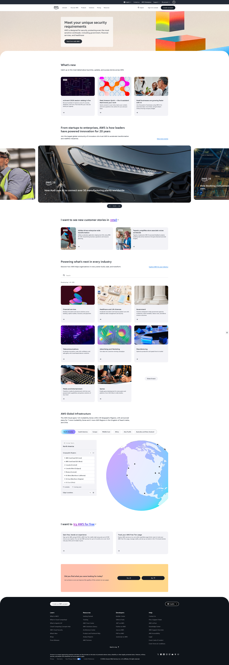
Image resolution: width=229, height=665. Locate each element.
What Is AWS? (54, 616)
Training (85, 620)
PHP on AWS (120, 633)
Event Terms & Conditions (157, 644)
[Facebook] (161, 655)
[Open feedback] (227, 332)
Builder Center (120, 616)
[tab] (68, 432)
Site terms (60, 659)
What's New (53, 633)
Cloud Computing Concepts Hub (60, 626)
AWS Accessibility (154, 633)
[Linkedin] (164, 655)
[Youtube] (172, 655)
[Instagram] (166, 655)
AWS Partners (87, 640)
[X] (158, 655)
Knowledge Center (154, 626)
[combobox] (114, 220)
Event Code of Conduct (156, 640)
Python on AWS (121, 626)
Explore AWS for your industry (158, 267)
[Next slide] (120, 206)
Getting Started (88, 616)
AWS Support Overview (156, 630)
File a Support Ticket (155, 620)
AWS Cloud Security (56, 630)
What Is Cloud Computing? (58, 620)
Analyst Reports (88, 637)
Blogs (52, 637)
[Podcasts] (175, 655)
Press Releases (54, 640)
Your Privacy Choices (71, 659)
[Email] (178, 655)
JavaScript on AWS (122, 637)
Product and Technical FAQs (91, 633)
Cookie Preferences (89, 659)
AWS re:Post (153, 623)
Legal (150, 637)
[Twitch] (169, 655)
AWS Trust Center (88, 623)
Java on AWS (120, 630)
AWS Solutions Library (90, 626)
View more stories (162, 139)
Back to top (113, 647)
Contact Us (152, 616)
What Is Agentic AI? (56, 623)
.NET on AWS (120, 623)
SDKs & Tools (120, 620)
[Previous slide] (109, 206)
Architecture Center (89, 630)
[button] (74, 7)
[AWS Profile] (173, 2)
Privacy (52, 659)
